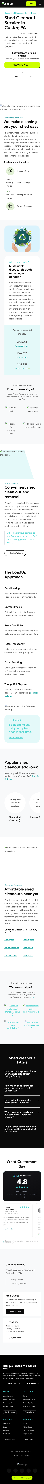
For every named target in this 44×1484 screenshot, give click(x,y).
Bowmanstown (11, 947)
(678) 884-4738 (15, 1338)
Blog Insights (27, 1434)
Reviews (6, 1430)
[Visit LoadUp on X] (22, 1471)
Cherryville (28, 955)
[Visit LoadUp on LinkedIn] (35, 1471)
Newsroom (7, 1427)
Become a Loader (29, 1399)
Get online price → (22, 65)
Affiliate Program (29, 1406)
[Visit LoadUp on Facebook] (9, 1471)
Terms (32, 997)
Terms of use (25, 1455)
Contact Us (7, 1434)
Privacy (16, 1455)
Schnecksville (10, 955)
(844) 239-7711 (13, 1383)
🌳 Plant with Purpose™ (22, 1478)
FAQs (25, 1424)
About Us (6, 1424)
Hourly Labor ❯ (13, 1028)
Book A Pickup (16, 737)
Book (31, 4)
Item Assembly (8, 1403)
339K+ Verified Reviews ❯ (29, 33)
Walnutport (28, 939)
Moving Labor (8, 1406)
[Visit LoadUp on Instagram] (15, 1471)
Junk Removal (8, 1396)
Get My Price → (15, 1311)
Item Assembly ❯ (31, 1012)
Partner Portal (29, 1412)
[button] (22, 1074)
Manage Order (10, 1440)
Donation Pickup (9, 1399)
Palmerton (28, 947)
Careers (25, 1396)
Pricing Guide (27, 1427)
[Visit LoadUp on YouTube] (29, 1471)
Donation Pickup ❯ (12, 1013)
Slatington (9, 939)
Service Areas (10, 1412)
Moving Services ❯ (31, 1026)
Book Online (29, 1440)
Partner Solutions (29, 1403)
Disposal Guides (28, 1430)
